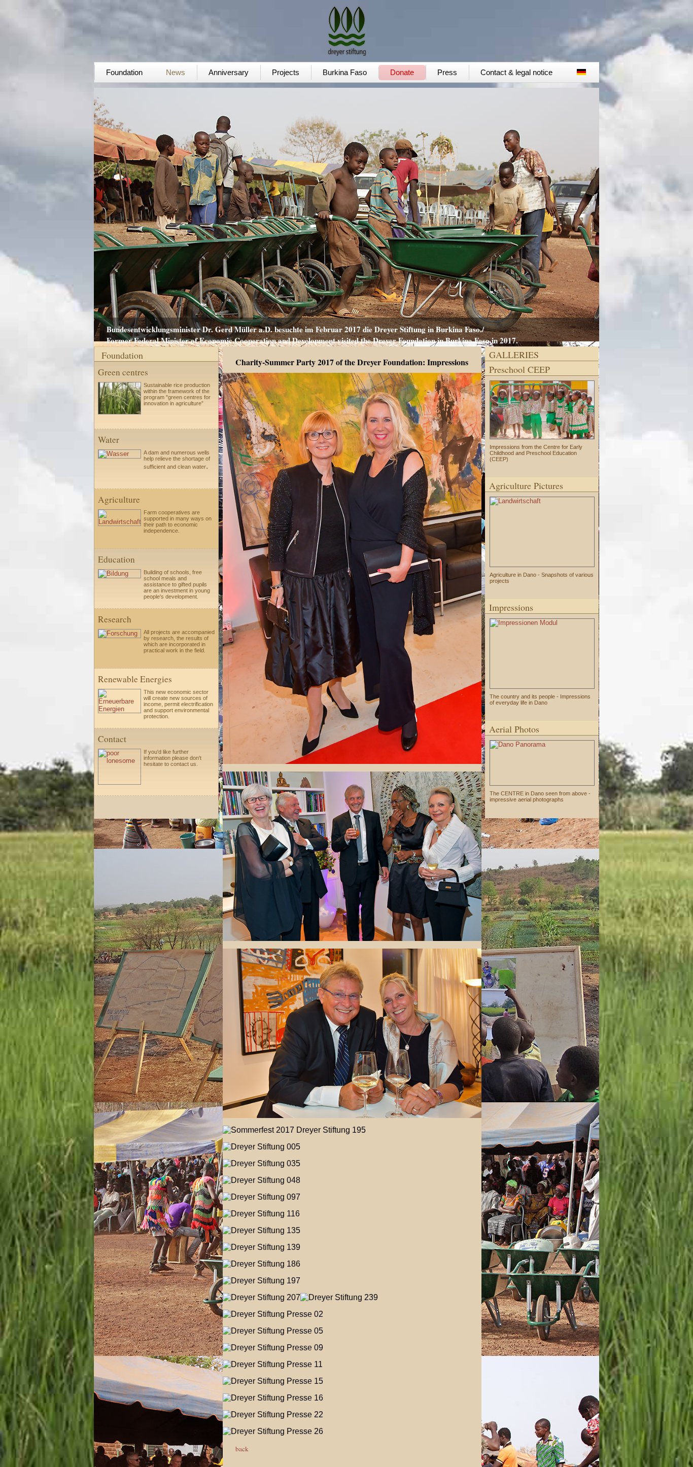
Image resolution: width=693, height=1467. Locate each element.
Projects (285, 72)
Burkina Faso (345, 72)
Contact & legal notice (516, 72)
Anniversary (229, 72)
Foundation (124, 72)
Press (447, 72)
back (242, 1448)
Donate (402, 72)
